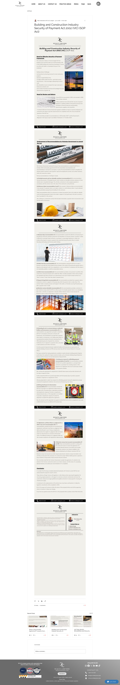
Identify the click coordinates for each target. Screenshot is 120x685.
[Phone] (86, 673)
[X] (91, 666)
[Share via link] (45, 601)
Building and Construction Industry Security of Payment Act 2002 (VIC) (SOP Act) (59, 630)
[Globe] (86, 678)
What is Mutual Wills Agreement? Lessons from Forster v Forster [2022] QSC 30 (37, 630)
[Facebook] (88, 666)
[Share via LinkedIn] (41, 601)
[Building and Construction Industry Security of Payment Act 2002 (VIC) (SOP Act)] (60, 621)
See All (91, 613)
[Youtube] (97, 666)
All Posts (29, 11)
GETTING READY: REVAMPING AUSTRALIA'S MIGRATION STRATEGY (81, 630)
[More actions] (85, 20)
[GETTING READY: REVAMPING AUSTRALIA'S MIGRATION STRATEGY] (82, 621)
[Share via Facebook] (35, 601)
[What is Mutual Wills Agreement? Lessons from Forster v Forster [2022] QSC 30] (37, 621)
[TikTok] (99, 666)
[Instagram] (86, 666)
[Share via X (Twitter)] (38, 601)
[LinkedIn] (94, 666)
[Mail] (86, 675)
